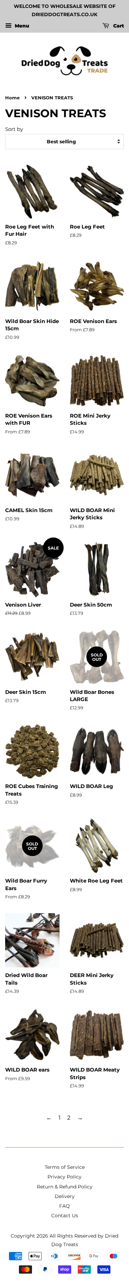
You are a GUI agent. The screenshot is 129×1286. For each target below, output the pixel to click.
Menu (21, 26)
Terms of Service (65, 1167)
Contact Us (64, 1215)
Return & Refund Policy (65, 1187)
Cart (118, 26)
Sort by (14, 129)
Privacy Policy (64, 1177)
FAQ (64, 1206)
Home (12, 97)
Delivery (65, 1196)
